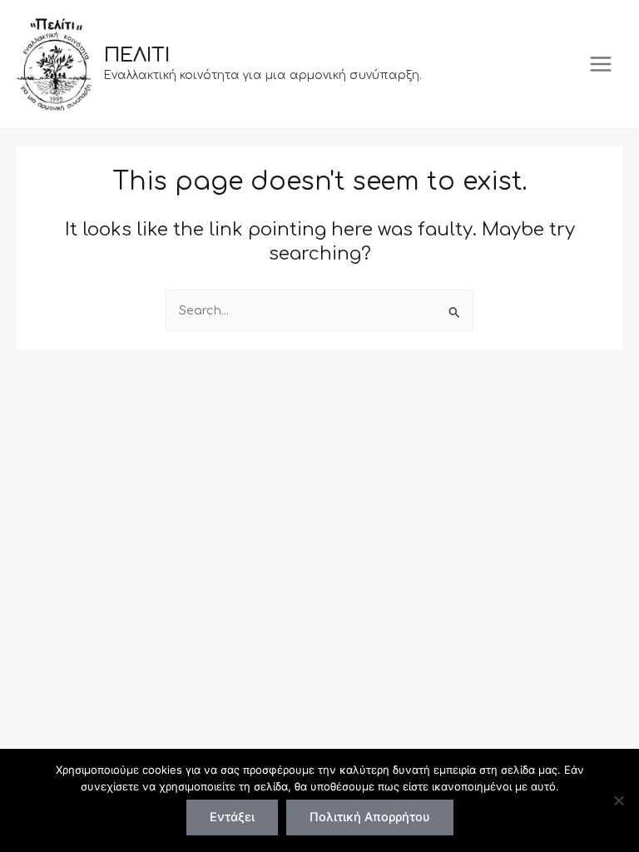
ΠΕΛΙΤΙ (137, 55)
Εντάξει (232, 817)
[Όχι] (618, 800)
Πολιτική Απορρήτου (370, 817)
